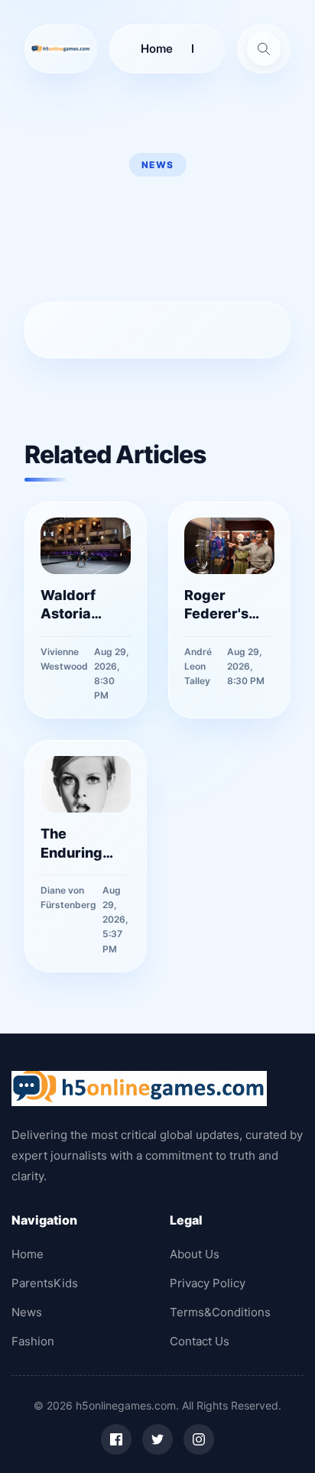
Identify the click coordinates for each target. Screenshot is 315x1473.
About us (194, 1254)
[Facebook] (116, 1439)
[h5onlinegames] (60, 49)
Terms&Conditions (220, 1312)
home (157, 48)
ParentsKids (44, 1283)
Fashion (32, 1341)
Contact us (199, 1341)
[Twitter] (157, 1439)
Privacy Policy (207, 1283)
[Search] (264, 49)
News (26, 1312)
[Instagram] (198, 1439)
